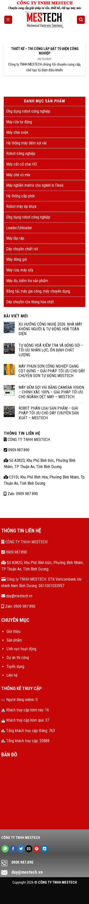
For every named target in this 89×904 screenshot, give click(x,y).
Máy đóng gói (16, 259)
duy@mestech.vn (18, 596)
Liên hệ (12, 675)
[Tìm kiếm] (81, 20)
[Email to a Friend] (28, 849)
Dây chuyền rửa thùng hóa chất (30, 302)
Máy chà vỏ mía (18, 174)
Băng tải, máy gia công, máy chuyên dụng (38, 291)
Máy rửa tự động (19, 122)
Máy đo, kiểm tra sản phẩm (27, 280)
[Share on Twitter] (20, 849)
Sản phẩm (14, 640)
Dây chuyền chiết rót (22, 249)
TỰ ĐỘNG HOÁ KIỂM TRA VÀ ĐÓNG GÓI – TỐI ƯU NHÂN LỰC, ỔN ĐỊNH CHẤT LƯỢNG (51, 350)
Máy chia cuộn (17, 132)
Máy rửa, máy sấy (19, 270)
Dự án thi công (17, 657)
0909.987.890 (18, 450)
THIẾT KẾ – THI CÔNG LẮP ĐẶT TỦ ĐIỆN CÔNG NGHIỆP (44, 51)
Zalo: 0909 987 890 (22, 493)
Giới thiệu (13, 631)
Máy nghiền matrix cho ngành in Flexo (35, 185)
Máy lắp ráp (15, 238)
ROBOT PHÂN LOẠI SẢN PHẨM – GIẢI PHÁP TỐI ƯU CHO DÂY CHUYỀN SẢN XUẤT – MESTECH (49, 413)
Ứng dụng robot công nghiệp (28, 111)
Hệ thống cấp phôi (20, 196)
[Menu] (8, 20)
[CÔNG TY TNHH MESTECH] (44, 20)
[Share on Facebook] (13, 849)
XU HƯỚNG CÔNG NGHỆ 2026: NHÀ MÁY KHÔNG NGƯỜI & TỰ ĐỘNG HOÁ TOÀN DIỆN (50, 329)
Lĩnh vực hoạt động (21, 648)
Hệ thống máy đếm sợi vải (26, 143)
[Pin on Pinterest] (36, 849)
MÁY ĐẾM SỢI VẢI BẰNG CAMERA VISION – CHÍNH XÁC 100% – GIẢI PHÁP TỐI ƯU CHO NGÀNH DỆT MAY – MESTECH (51, 392)
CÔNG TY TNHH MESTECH (28, 439)
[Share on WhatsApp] (5, 849)
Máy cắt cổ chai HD (21, 164)
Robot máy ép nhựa (21, 206)
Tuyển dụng (15, 666)
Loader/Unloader (19, 227)
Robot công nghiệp (20, 153)
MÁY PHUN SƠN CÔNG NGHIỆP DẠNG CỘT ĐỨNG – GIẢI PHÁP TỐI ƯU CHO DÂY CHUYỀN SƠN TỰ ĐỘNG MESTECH (52, 371)
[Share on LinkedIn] (44, 849)
